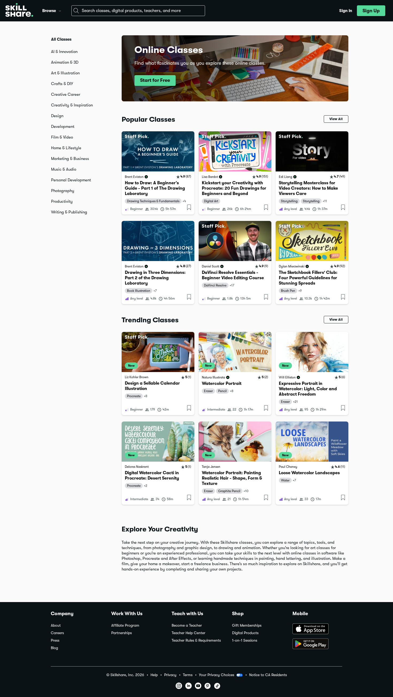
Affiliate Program (125, 625)
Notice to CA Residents (268, 675)
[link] (158, 173)
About (56, 625)
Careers (57, 633)
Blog (54, 648)
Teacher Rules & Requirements (196, 640)
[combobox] (138, 10)
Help (154, 675)
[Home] (19, 10)
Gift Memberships (246, 625)
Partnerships (121, 633)
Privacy (170, 675)
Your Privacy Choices (216, 675)
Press (55, 640)
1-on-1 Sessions (244, 640)
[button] (60, 10)
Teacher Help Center (188, 633)
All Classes (61, 39)
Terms (187, 675)
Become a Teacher (187, 625)
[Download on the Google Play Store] (317, 644)
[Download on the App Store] (317, 629)
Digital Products (245, 633)
